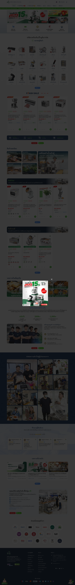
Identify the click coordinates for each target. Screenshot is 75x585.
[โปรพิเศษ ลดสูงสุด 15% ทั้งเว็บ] (35, 281)
